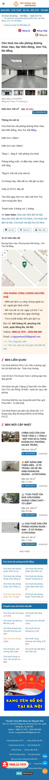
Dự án (26, 10)
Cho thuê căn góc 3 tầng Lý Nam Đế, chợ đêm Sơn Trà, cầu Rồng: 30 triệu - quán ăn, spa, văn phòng (24, 389)
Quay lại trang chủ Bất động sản (17, 25)
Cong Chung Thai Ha (16, 745)
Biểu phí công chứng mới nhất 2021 (24, 759)
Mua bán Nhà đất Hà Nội (29, 214)
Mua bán (5, 10)
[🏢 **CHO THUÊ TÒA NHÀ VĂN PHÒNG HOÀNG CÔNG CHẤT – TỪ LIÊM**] (10, 498)
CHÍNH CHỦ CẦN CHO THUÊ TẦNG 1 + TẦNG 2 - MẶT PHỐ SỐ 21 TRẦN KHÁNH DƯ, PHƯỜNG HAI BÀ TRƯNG (34, 439)
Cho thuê (16, 10)
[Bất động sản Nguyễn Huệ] (24, 4)
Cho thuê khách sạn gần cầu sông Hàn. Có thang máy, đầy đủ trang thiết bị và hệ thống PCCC (22, 414)
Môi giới (35, 10)
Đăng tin (43, 35)
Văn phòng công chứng (16, 768)
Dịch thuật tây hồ (34, 745)
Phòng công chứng (35, 768)
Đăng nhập (42, 31)
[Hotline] (4, 764)
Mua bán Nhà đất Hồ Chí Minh (17, 218)
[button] (45, 71)
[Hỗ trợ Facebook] (45, 764)
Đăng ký (26, 31)
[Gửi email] (45, 771)
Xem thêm (24, 551)
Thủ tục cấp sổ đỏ (30, 750)
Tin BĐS (44, 10)
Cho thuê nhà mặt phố (35, 621)
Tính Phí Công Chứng (17, 754)
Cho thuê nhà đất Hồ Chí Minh (29, 222)
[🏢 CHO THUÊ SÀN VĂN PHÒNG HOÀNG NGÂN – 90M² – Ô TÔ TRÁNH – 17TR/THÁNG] (10, 527)
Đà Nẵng (31, 130)
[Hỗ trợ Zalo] (45, 757)
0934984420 (41, 112)
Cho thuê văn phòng (12, 638)
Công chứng (38, 764)
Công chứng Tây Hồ (34, 741)
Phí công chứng (34, 754)
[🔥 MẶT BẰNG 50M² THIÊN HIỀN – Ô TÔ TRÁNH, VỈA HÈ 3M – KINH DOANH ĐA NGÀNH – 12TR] (10, 466)
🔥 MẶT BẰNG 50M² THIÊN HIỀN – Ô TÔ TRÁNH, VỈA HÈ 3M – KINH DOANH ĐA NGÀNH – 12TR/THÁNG (34, 468)
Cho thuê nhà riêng (33, 613)
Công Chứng (16, 750)
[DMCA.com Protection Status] (24, 774)
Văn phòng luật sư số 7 (15, 741)
